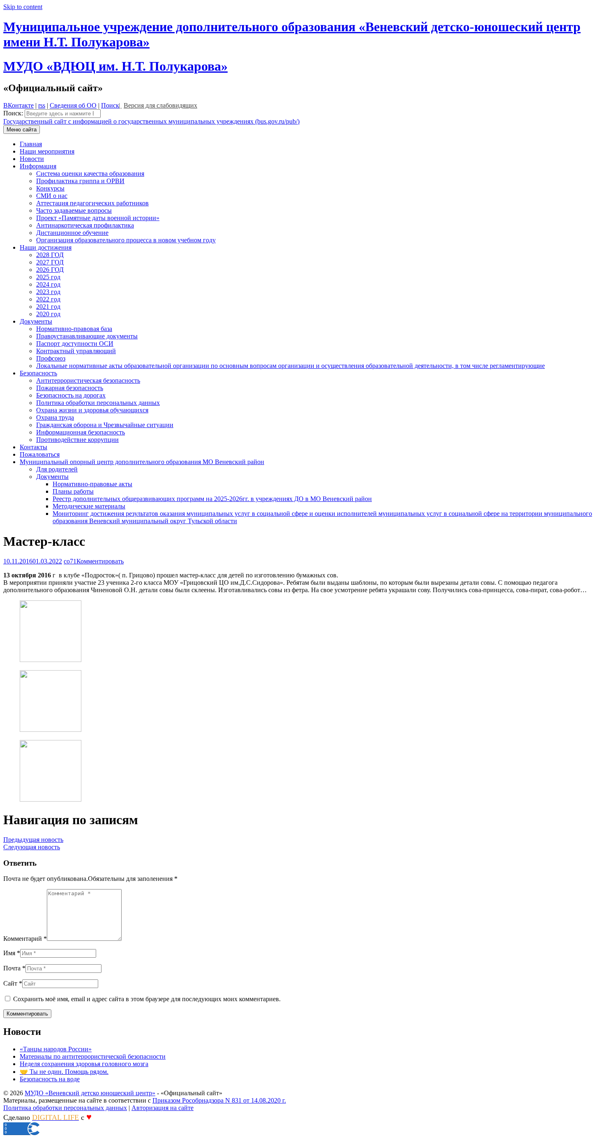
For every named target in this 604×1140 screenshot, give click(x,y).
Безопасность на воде (50, 1079)
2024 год (48, 284)
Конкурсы (50, 188)
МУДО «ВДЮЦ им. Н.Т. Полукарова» (115, 66)
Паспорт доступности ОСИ (74, 343)
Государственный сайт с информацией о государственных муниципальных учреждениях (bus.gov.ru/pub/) (151, 121)
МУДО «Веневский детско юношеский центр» (90, 1092)
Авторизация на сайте (162, 1107)
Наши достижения (45, 247)
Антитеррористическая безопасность (88, 380)
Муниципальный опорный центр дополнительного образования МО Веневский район (142, 461)
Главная (31, 143)
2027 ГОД (50, 262)
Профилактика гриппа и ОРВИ (80, 180)
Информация (38, 166)
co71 (70, 561)
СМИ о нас (51, 195)
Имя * (11, 952)
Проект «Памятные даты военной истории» (97, 217)
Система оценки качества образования (90, 173)
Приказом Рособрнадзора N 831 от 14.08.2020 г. (219, 1100)
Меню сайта (22, 129)
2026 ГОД (50, 269)
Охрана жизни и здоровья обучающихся (92, 410)
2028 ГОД (50, 254)
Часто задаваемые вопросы (74, 210)
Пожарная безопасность (69, 387)
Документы (36, 321)
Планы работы (73, 491)
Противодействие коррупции (77, 439)
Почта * (14, 968)
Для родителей (57, 469)
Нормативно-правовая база (74, 328)
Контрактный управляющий (76, 350)
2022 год (48, 299)
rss (41, 105)
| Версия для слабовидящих (158, 105)
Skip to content (22, 6)
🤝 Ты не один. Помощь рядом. (64, 1071)
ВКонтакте (18, 105)
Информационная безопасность (80, 432)
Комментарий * (25, 938)
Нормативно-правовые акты (92, 483)
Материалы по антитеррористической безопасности (93, 1056)
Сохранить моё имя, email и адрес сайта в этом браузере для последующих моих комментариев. (147, 998)
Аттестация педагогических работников (92, 203)
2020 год (48, 313)
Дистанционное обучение (72, 232)
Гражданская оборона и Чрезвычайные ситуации (104, 424)
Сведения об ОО (73, 105)
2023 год (48, 291)
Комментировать (100, 561)
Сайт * (12, 983)
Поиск (110, 105)
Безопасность (38, 373)
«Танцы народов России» (56, 1049)
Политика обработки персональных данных (98, 402)
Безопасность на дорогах (71, 395)
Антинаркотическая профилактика (85, 225)
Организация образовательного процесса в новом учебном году (126, 240)
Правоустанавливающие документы (87, 336)
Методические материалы (89, 506)
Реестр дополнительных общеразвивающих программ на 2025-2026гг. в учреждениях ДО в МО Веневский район (212, 498)
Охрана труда (55, 417)
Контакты (33, 447)
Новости (32, 158)
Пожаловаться (40, 454)
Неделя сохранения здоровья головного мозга (84, 1063)
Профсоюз (50, 358)
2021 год (48, 306)
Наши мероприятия (47, 151)
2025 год (48, 277)
